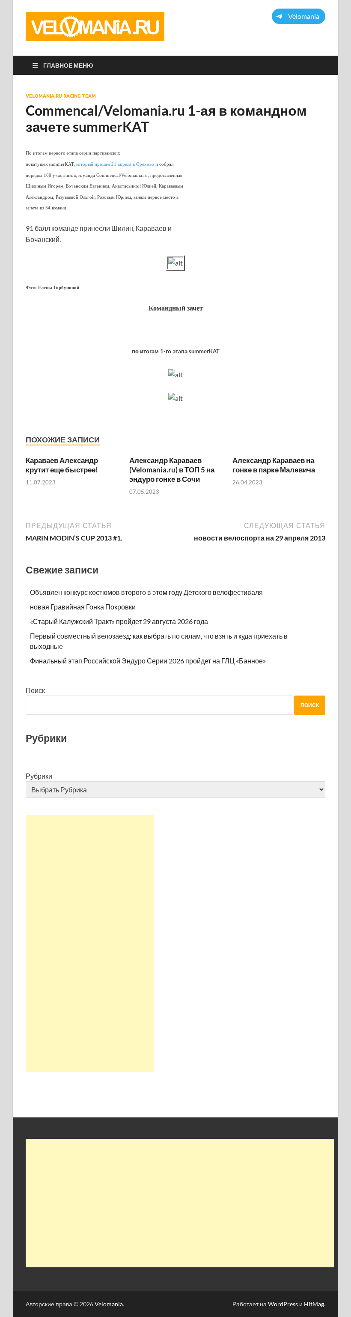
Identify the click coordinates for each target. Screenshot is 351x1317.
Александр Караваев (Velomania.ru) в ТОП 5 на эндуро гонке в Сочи (171, 470)
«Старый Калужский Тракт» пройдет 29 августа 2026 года (119, 621)
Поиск (35, 690)
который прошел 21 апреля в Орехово (115, 164)
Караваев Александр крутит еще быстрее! (62, 465)
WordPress (283, 1304)
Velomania (109, 1304)
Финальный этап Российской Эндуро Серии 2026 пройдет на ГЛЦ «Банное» (148, 661)
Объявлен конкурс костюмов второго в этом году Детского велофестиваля (146, 592)
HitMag (314, 1304)
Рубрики (39, 776)
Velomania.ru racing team (61, 96)
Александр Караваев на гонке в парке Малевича (273, 465)
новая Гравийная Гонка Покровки (83, 607)
